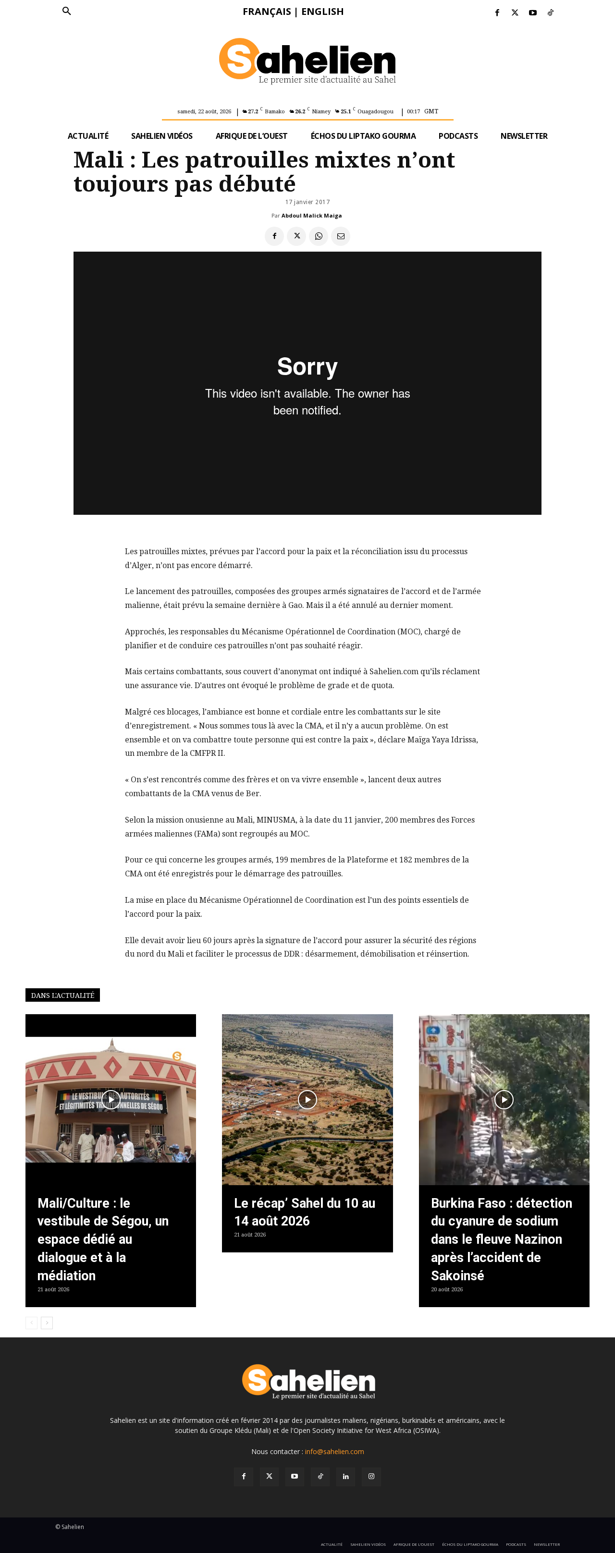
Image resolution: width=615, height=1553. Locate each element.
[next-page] (47, 1323)
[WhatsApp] (318, 236)
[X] (296, 236)
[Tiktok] (550, 13)
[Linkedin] (345, 1477)
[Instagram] (371, 1477)
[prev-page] (31, 1323)
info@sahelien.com (334, 1451)
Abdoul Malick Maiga (312, 215)
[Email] (340, 236)
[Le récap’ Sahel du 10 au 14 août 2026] (307, 1099)
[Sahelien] (307, 63)
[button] (66, 11)
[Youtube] (533, 13)
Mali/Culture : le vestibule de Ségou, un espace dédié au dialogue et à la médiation (103, 1240)
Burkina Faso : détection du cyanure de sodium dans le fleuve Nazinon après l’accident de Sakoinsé (501, 1240)
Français (267, 11)
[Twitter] (514, 13)
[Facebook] (497, 13)
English (322, 11)
